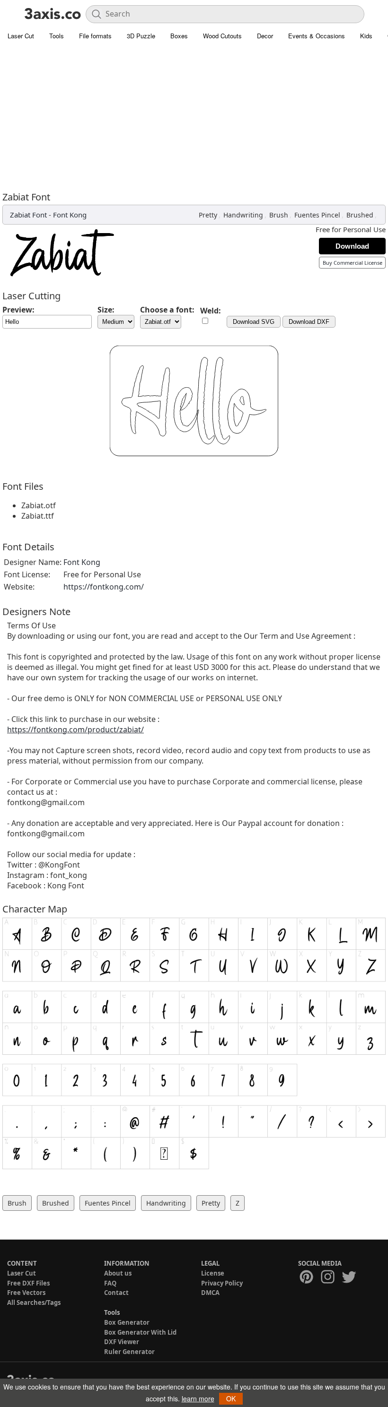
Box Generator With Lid (140, 1332)
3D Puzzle (141, 35)
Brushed (359, 214)
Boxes (179, 35)
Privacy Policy (222, 1283)
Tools (56, 35)
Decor (265, 35)
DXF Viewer (121, 1342)
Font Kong (70, 214)
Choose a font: (167, 309)
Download (352, 246)
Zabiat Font (28, 214)
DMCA (210, 1292)
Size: (106, 309)
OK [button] (231, 1398)
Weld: (210, 310)
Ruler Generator (129, 1351)
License (212, 1273)
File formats (95, 35)
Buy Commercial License (352, 262)
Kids (366, 35)
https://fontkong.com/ (103, 587)
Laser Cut (21, 35)
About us (118, 1273)
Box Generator (127, 1322)
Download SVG (253, 321)
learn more (198, 1398)
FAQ (110, 1283)
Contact (116, 1292)
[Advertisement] (194, 116)
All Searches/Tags (34, 1302)
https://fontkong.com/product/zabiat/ (75, 729)
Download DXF (309, 321)
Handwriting (243, 214)
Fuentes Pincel (317, 214)
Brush (278, 214)
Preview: (18, 309)
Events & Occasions (316, 35)
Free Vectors (26, 1292)
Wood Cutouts (222, 35)
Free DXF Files (28, 1283)
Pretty (208, 214)
